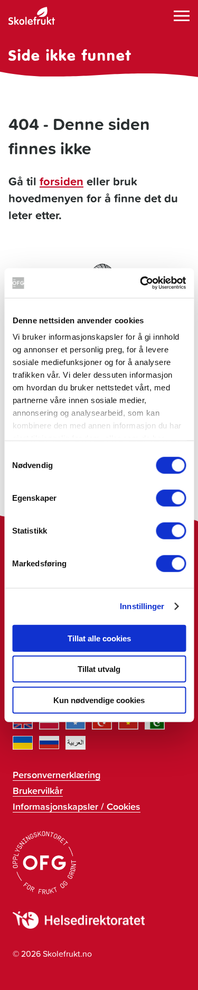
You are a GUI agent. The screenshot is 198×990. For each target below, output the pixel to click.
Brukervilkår (38, 790)
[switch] (171, 497)
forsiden (61, 181)
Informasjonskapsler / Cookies (76, 806)
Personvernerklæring (56, 774)
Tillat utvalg (99, 669)
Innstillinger (142, 606)
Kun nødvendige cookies (99, 699)
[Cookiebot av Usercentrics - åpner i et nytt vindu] (141, 283)
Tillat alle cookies (99, 637)
